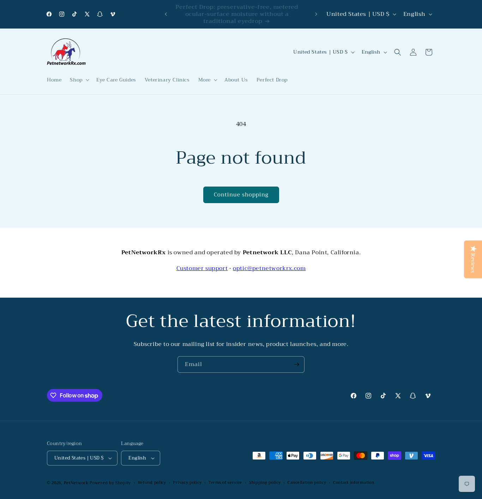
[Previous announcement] (166, 14)
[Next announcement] (316, 14)
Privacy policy (187, 483)
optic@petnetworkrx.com (269, 268)
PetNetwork (76, 483)
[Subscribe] (296, 364)
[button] (79, 79)
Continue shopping (241, 194)
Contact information (353, 483)
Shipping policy (265, 483)
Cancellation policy (307, 483)
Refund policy (152, 483)
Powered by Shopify (110, 483)
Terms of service (225, 483)
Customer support (202, 268)
